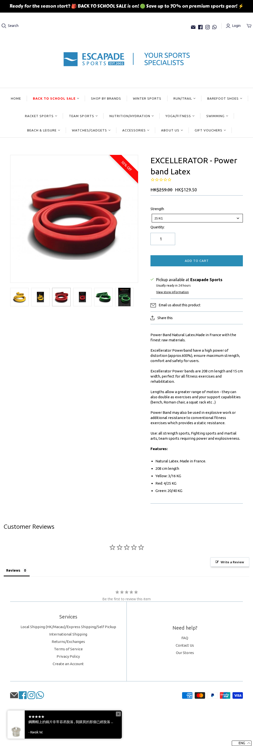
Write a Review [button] (232, 562)
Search (13, 26)
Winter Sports (147, 98)
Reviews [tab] (13, 570)
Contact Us (185, 645)
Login (236, 26)
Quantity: (157, 227)
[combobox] (197, 218)
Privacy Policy (68, 656)
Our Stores (185, 653)
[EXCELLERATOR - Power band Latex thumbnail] (19, 297)
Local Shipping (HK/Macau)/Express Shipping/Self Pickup (68, 627)
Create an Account (68, 664)
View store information (172, 292)
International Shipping (68, 634)
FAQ (184, 638)
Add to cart (197, 260)
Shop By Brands (106, 98)
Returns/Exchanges (68, 641)
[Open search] (3, 25)
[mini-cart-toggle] (249, 26)
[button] (242, 743)
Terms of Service (68, 649)
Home (16, 98)
